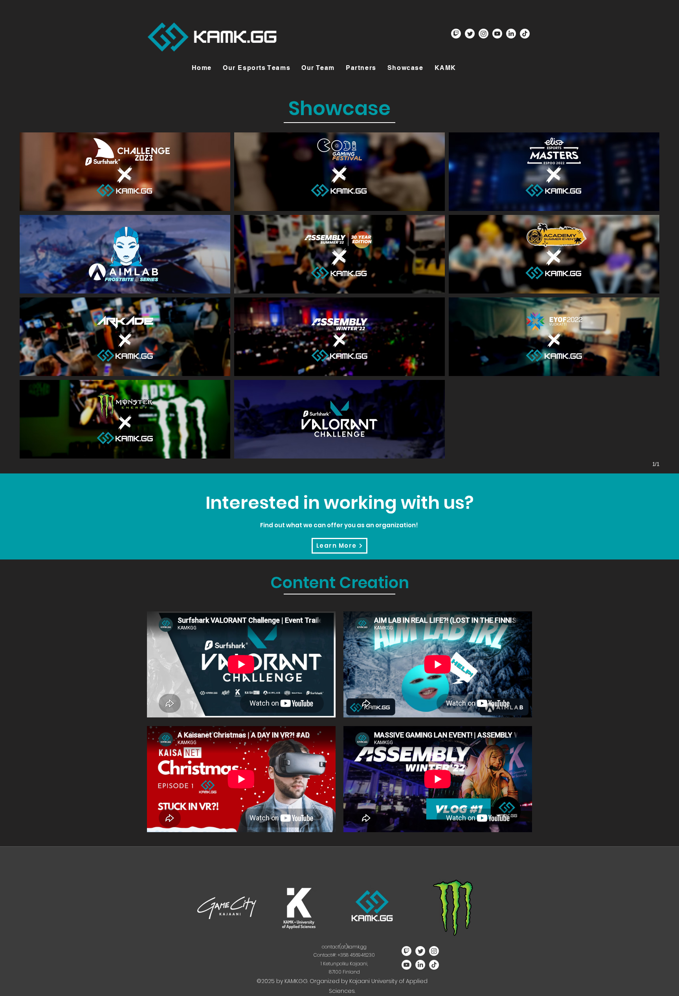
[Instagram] (483, 34)
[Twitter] (470, 34)
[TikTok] (525, 34)
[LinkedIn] (511, 34)
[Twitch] (456, 34)
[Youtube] (497, 34)
